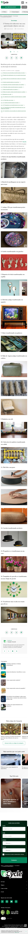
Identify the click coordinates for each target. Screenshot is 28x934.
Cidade (4, 847)
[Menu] (26, 2)
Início (2, 865)
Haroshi (24, 141)
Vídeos (4, 11)
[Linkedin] (12, 651)
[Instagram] (16, 651)
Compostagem (15, 11)
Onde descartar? (11, 7)
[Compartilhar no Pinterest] (21, 58)
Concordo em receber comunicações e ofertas (14, 854)
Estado (4, 840)
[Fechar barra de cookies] (26, 931)
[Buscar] (22, 2)
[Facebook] (4, 651)
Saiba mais (17, 932)
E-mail (4, 825)
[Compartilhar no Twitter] (16, 58)
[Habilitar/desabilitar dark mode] (10, 52)
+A (14, 51)
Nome (4, 833)
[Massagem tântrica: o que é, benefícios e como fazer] (11, 793)
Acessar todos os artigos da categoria (14, 743)
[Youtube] (11, 901)
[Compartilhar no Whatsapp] (7, 58)
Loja (25, 7)
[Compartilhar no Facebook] (11, 58)
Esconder (17, 70)
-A (17, 51)
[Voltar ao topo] (25, 925)
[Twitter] (8, 651)
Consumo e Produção (9, 865)
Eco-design (14, 20)
